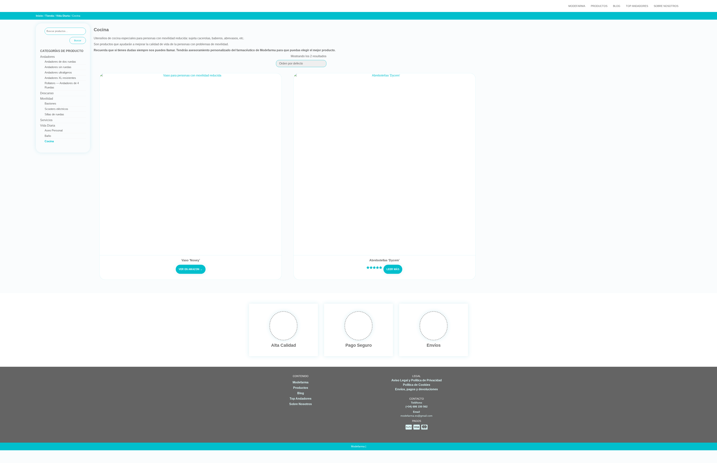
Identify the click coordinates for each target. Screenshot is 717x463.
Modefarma (576, 5)
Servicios (46, 120)
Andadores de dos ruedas (60, 61)
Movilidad (46, 98)
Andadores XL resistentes (60, 77)
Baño (48, 135)
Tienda (49, 15)
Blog (616, 5)
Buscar (77, 40)
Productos (599, 5)
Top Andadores (637, 5)
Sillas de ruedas (54, 114)
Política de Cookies (416, 384)
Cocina (49, 141)
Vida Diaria (63, 15)
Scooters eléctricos (56, 108)
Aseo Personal (54, 130)
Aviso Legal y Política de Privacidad (416, 380)
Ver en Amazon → (190, 269)
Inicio (39, 15)
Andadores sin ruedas (58, 67)
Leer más (392, 269)
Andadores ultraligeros (58, 72)
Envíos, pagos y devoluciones (416, 389)
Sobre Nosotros (666, 5)
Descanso (47, 93)
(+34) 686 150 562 (417, 406)
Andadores (47, 56)
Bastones (50, 103)
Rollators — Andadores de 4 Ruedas (62, 85)
